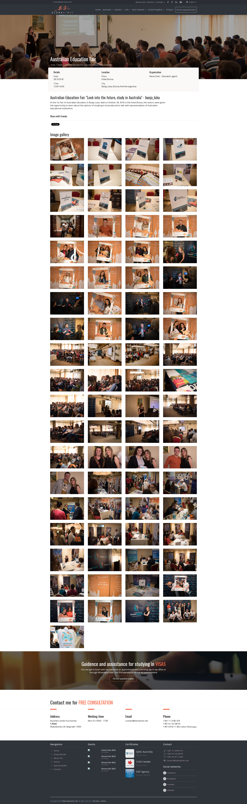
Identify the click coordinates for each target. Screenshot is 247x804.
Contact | (160, 2)
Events (57, 761)
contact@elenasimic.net (62, 2)
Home (98, 9)
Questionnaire (60, 765)
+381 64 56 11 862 (180, 726)
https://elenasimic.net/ (70, 801)
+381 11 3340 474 (171, 720)
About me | (141, 2)
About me (58, 758)
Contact (57, 769)
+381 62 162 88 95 (171, 723)
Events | (151, 2)
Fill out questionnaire (186, 9)
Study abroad (60, 754)
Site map (96, 801)
